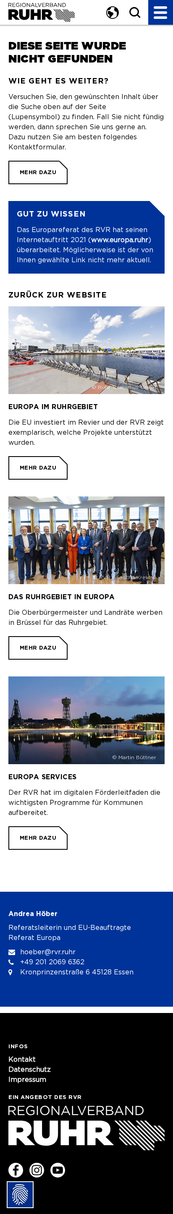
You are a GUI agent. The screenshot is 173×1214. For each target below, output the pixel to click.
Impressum (27, 1079)
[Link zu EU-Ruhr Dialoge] (86, 578)
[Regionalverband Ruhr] (41, 12)
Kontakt (22, 1059)
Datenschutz (29, 1069)
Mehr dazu (38, 172)
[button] (111, 12)
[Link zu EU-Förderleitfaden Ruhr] (86, 763)
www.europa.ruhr (119, 240)
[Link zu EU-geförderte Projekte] (86, 393)
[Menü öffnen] (160, 12)
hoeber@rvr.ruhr (48, 952)
